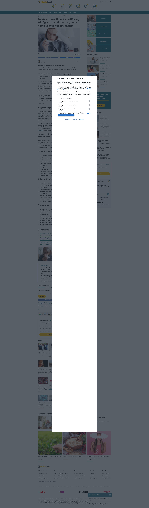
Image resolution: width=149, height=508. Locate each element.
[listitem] (74, 98)
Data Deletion (67, 119)
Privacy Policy (81, 119)
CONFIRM (66, 115)
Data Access (74, 119)
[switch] (88, 101)
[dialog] (74, 254)
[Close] (95, 78)
